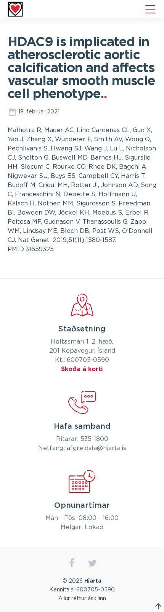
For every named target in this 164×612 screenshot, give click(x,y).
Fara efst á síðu (158, 606)
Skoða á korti (82, 369)
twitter (92, 563)
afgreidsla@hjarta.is (96, 448)
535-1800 (94, 439)
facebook (71, 563)
